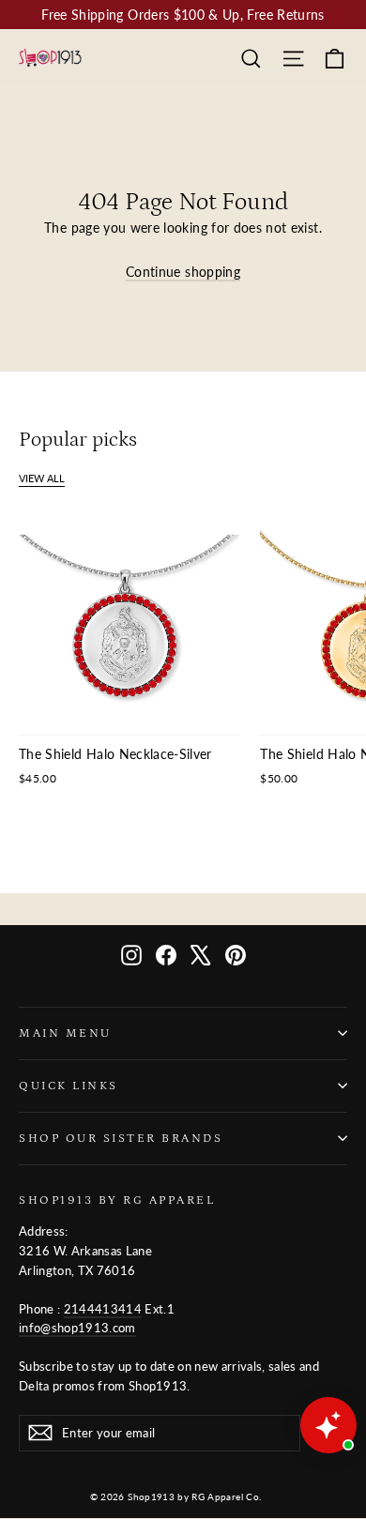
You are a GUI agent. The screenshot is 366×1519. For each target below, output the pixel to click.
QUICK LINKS (68, 1085)
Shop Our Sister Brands (120, 1138)
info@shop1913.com (77, 1327)
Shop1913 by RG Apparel (117, 1200)
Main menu (65, 1033)
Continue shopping (183, 272)
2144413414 (103, 1308)
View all (42, 478)
